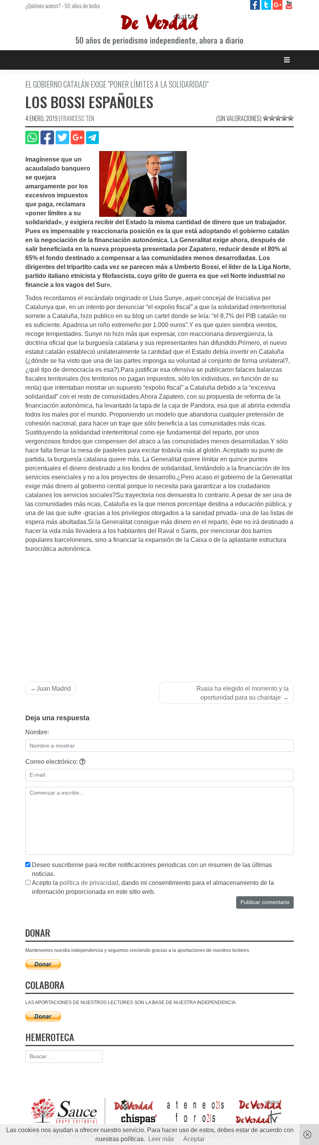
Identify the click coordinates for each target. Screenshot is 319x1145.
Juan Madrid (54, 688)
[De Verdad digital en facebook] (255, 4)
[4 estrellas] (284, 118)
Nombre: (37, 732)
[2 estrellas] (272, 118)
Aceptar (194, 1139)
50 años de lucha (82, 5)
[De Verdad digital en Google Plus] (278, 4)
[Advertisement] (159, 612)
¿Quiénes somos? (43, 5)
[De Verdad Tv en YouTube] (289, 4)
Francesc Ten (77, 118)
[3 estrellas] (278, 118)
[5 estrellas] (290, 118)
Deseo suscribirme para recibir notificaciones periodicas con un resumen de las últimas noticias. (152, 869)
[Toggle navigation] (287, 60)
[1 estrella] (266, 118)
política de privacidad (89, 882)
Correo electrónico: (52, 761)
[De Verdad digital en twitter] (267, 4)
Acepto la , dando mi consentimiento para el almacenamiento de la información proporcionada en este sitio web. (153, 887)
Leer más (161, 1139)
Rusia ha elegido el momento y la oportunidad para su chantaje (242, 693)
